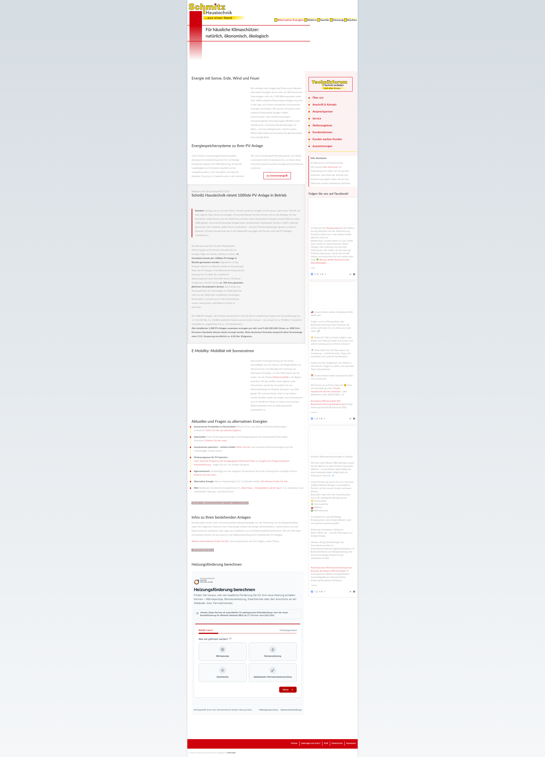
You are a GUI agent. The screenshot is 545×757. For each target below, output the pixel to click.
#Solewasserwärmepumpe (339, 568)
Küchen (352, 20)
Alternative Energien (291, 20)
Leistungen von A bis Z (310, 743)
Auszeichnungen (322, 146)
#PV (338, 401)
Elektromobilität (281, 377)
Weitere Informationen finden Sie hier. (210, 541)
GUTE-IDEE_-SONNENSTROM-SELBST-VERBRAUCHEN (220, 503)
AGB (326, 743)
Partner (294, 743)
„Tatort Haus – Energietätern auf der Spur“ (261, 488)
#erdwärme (325, 571)
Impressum (351, 743)
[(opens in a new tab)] (354, 274)
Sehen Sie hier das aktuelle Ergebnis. (224, 430)
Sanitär (324, 20)
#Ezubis (323, 260)
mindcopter (231, 753)
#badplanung (338, 404)
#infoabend (316, 401)
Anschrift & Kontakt (325, 104)
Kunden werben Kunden (327, 139)
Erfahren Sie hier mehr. (216, 440)
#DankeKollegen (319, 263)
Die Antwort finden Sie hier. (274, 481)
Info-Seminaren (330, 167)
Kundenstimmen (322, 132)
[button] (318, 274)
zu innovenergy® (277, 175)
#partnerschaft (342, 260)
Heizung (338, 20)
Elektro (312, 20)
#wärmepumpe (318, 568)
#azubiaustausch (334, 228)
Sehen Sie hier (243, 447)
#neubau (315, 571)
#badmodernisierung (321, 404)
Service (317, 118)
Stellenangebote (322, 125)
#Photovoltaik (329, 401)
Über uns (318, 97)
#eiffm (331, 260)
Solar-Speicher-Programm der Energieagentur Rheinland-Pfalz (224, 461)
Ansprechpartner (323, 111)
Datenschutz (337, 743)
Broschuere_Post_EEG (203, 550)
